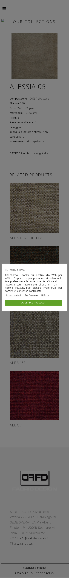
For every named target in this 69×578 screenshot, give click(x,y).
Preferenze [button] (31, 295)
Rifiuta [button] (45, 295)
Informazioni (13, 295)
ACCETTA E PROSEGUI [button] (33, 302)
